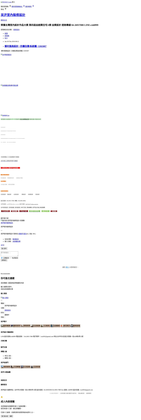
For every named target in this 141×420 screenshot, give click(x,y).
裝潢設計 (16, 239)
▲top (2, 245)
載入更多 (4, 248)
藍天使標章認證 (24, 119)
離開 (11, 416)
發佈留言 (4, 260)
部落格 (7, 36)
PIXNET (56, 393)
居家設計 (16, 29)
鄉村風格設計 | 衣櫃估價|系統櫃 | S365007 (25, 46)
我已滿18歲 (5, 416)
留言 (24, 234)
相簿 (6, 33)
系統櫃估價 (16, 241)
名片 (6, 38)
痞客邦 (20, 234)
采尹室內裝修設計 (13, 15)
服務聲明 (88, 393)
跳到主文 (4, 20)
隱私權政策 (81, 393)
